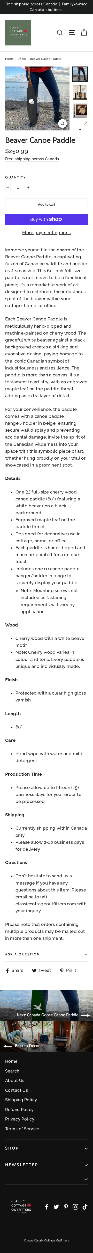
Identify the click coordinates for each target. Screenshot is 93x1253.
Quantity (15, 177)
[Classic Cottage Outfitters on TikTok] (85, 1206)
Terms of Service (22, 1128)
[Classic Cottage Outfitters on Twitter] (56, 1206)
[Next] (80, 127)
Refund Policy (19, 1109)
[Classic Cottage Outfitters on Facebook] (47, 1206)
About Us (14, 1080)
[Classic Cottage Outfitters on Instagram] (75, 1206)
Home (9, 59)
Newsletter (22, 1164)
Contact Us (16, 1090)
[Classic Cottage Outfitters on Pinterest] (66, 1206)
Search (12, 1071)
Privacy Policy (19, 1119)
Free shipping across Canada (32, 159)
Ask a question (22, 954)
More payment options (46, 232)
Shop (12, 1148)
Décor (22, 59)
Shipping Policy (21, 1099)
